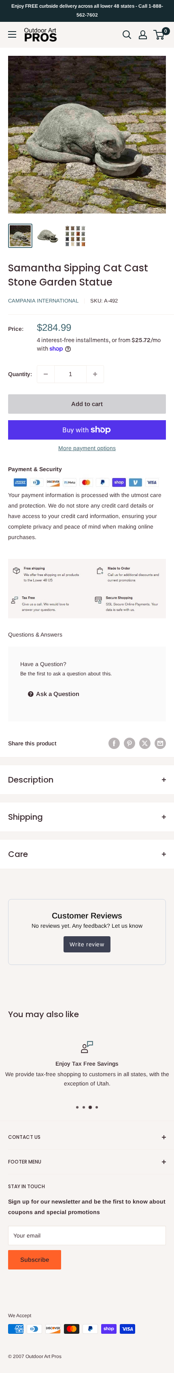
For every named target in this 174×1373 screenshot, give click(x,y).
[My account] (143, 34)
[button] (158, 35)
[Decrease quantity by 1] (45, 374)
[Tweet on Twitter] (145, 743)
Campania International (43, 301)
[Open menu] (12, 34)
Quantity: (20, 374)
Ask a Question (57, 693)
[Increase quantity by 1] (95, 374)
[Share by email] (160, 743)
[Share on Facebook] (114, 743)
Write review (87, 944)
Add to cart (87, 403)
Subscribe (34, 1259)
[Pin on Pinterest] (129, 743)
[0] (159, 35)
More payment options (87, 448)
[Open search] (127, 34)
